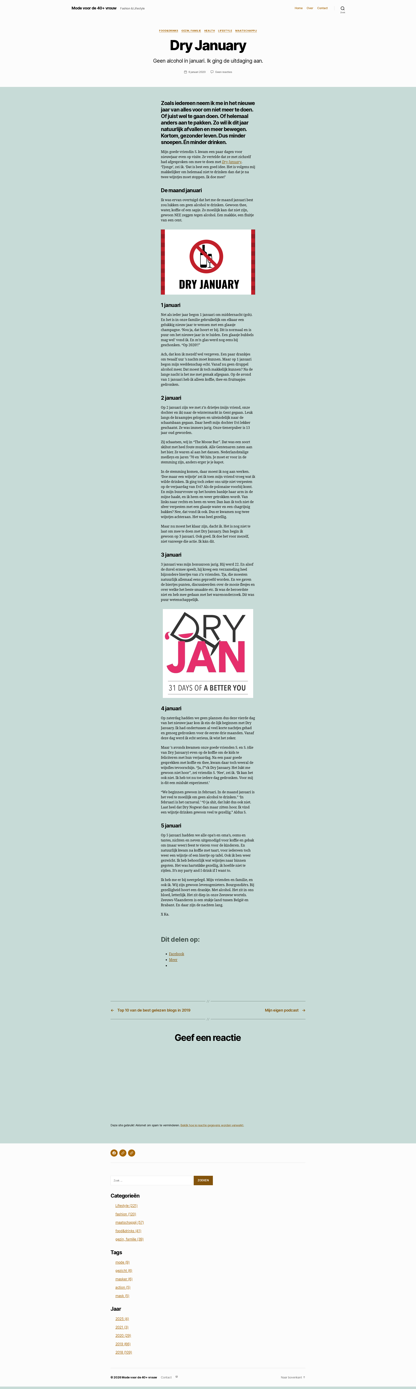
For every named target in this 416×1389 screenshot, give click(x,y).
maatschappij (246, 30)
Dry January (231, 162)
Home (299, 8)
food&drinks (168, 30)
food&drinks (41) (128, 1231)
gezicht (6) (123, 1271)
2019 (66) (123, 1344)
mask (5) (122, 1296)
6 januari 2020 (197, 72)
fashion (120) (125, 1214)
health (209, 30)
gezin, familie (191, 30)
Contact (322, 8)
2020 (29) (123, 1335)
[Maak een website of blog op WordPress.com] (177, 1376)
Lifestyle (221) (126, 1206)
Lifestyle (225, 30)
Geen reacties (223, 72)
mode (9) (122, 1262)
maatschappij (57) (129, 1222)
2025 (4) (122, 1319)
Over (310, 8)
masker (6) (123, 1279)
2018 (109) (123, 1352)
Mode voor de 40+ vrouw (94, 8)
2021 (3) (122, 1327)
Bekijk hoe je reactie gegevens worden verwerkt (211, 1125)
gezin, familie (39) (129, 1239)
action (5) (122, 1287)
